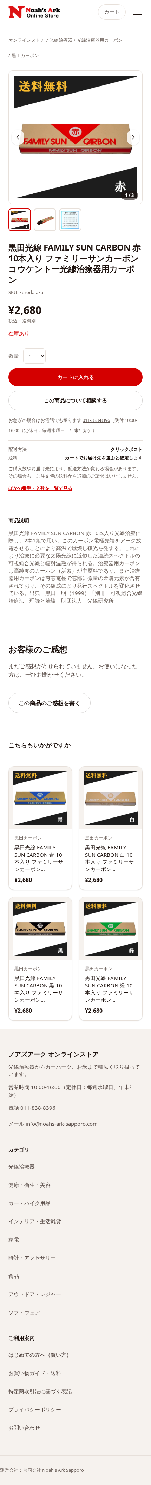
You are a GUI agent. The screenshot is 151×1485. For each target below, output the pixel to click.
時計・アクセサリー (32, 1257)
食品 (13, 1275)
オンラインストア (26, 40)
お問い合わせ (24, 1427)
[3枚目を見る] (70, 219)
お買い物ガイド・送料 (34, 1372)
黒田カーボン (25, 55)
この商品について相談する (75, 400)
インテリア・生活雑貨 (34, 1221)
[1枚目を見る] (19, 219)
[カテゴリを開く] (137, 12)
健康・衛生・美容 (29, 1184)
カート (112, 11)
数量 (13, 355)
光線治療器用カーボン (100, 40)
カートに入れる (75, 377)
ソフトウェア (24, 1312)
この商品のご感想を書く (49, 703)
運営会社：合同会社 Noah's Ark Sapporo (42, 1470)
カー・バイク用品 (29, 1202)
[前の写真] (18, 137)
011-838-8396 (96, 420)
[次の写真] (133, 137)
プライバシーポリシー (34, 1409)
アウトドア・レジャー (34, 1294)
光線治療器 (61, 40)
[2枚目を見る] (45, 219)
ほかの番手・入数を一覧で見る (40, 488)
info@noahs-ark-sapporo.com (62, 1123)
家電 (13, 1239)
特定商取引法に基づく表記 (40, 1391)
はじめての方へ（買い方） (40, 1354)
